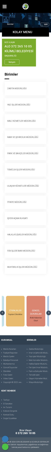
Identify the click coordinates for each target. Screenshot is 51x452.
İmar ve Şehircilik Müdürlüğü (22, 137)
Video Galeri (8, 378)
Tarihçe (6, 400)
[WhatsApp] (5, 447)
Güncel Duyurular (10, 367)
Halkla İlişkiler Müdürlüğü (21, 234)
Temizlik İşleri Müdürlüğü (21, 169)
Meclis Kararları (9, 349)
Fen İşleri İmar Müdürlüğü (21, 251)
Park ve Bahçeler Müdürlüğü (22, 153)
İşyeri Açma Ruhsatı (17, 218)
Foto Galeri (7, 375)
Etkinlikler (7, 371)
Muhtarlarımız (9, 364)
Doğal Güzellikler (10, 418)
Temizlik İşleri (34, 375)
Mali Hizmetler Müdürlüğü (21, 121)
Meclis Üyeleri (8, 356)
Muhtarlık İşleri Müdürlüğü (22, 267)
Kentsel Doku (8, 415)
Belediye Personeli (10, 360)
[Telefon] (5, 439)
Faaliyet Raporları (10, 353)
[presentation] (2, 313)
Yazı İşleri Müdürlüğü (18, 104)
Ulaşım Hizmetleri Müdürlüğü (23, 186)
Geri (46, 24)
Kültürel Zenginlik (10, 411)
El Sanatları (7, 404)
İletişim (12, 62)
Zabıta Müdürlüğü (16, 88)
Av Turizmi (7, 407)
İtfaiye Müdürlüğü (16, 202)
